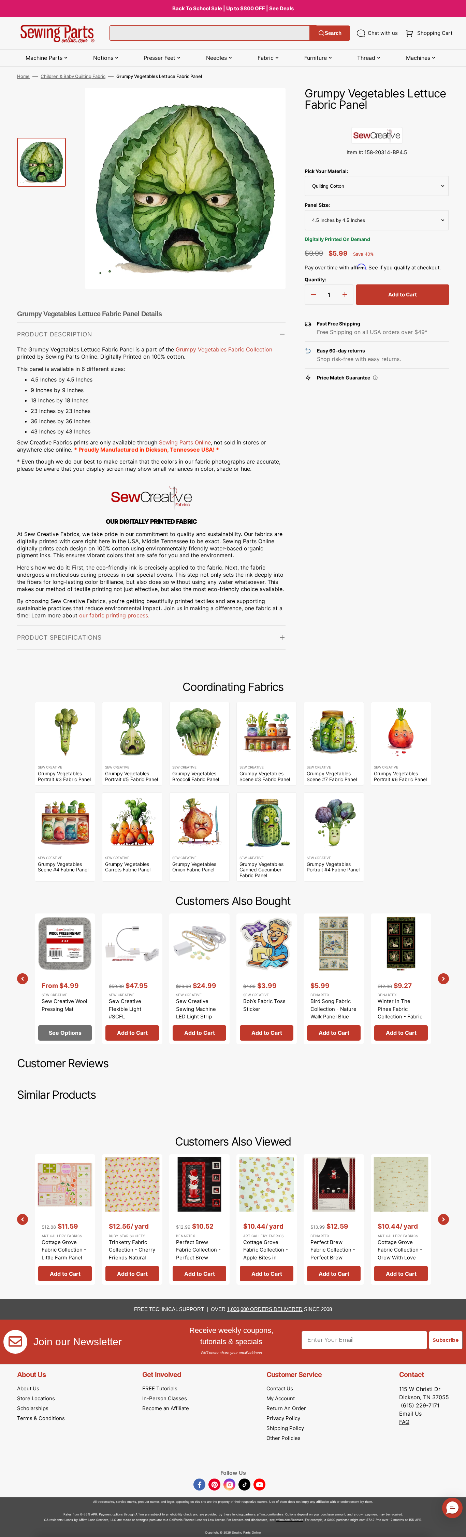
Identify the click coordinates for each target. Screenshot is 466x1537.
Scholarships (32, 1408)
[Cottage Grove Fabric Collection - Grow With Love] (401, 1219)
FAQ (404, 1421)
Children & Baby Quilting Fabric (73, 76)
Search (333, 33)
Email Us (410, 1413)
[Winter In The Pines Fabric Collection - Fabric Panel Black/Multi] (401, 978)
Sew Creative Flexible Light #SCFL (125, 1009)
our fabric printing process (113, 615)
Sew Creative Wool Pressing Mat (64, 1005)
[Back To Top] (456, 1527)
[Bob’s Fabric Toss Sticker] (266, 978)
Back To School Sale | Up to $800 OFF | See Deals (233, 8)
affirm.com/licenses (289, 1520)
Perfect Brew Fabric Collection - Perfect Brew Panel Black (198, 1254)
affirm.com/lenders (270, 1514)
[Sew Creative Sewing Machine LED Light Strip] (199, 978)
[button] (428, 33)
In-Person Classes (164, 1398)
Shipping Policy (285, 1428)
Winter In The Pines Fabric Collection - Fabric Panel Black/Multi (400, 1013)
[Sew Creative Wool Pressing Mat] (65, 978)
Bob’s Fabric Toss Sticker (264, 1005)
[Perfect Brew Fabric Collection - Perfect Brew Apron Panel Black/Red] (334, 1219)
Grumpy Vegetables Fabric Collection (224, 349)
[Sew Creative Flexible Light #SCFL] (132, 978)
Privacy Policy (283, 1418)
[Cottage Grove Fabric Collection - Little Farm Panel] (65, 1219)
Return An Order (286, 1408)
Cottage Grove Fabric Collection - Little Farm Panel (64, 1250)
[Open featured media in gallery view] (270, 103)
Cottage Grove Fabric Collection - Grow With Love (400, 1250)
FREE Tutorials (159, 1388)
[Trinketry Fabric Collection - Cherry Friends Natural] (132, 1219)
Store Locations (36, 1398)
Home (23, 76)
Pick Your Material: (326, 171)
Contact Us (279, 1388)
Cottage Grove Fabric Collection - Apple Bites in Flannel (265, 1254)
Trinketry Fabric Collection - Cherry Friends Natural (132, 1250)
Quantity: (315, 279)
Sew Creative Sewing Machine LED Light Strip (196, 1009)
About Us (28, 1388)
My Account (280, 1398)
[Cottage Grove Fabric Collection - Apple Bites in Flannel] (266, 1219)
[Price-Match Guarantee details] (375, 377)
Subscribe (446, 1340)
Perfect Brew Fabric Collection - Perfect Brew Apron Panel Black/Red (332, 1257)
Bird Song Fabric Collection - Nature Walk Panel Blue (333, 1009)
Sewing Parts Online (185, 442)
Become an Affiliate (165, 1408)
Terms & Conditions (41, 1418)
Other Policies (283, 1438)
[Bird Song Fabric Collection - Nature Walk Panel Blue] (334, 978)
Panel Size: (317, 205)
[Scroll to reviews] (377, 120)
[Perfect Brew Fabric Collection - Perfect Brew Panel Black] (199, 1219)
